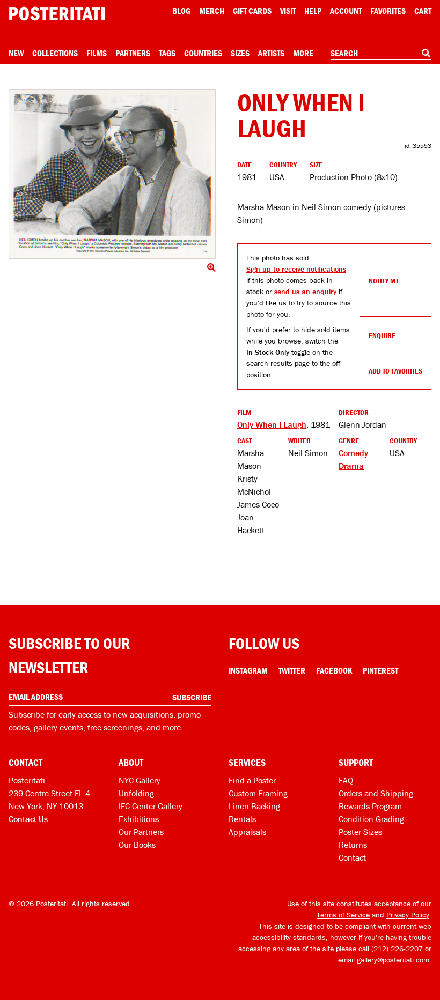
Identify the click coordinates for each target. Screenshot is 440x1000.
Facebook (334, 670)
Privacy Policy (407, 915)
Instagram (248, 670)
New (16, 53)
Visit (288, 10)
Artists (271, 53)
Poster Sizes (360, 831)
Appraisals (247, 831)
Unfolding (136, 793)
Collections (55, 53)
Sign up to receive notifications (296, 269)
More (303, 53)
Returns (353, 844)
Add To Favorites (395, 371)
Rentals (242, 819)
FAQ (346, 780)
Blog (181, 10)
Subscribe (191, 697)
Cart (422, 10)
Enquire (382, 335)
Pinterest (380, 670)
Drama (351, 465)
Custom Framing (258, 793)
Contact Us (28, 819)
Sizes (240, 53)
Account (346, 10)
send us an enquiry (305, 291)
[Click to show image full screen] (112, 174)
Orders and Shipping (376, 793)
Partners (132, 53)
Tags (167, 53)
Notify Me (384, 281)
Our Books (137, 844)
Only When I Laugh (271, 424)
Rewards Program (370, 806)
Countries (203, 53)
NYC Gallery (139, 780)
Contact (352, 857)
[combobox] (381, 53)
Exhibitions (139, 819)
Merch (211, 10)
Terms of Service (343, 915)
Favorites (388, 10)
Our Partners (141, 831)
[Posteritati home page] (57, 13)
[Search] (426, 53)
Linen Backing (254, 806)
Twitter (291, 670)
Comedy (353, 452)
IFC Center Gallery (150, 806)
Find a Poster (252, 780)
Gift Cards (252, 10)
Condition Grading (371, 819)
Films (96, 53)
